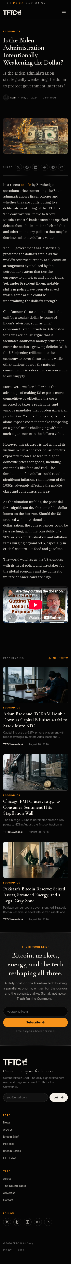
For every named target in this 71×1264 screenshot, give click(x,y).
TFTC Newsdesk (13, 744)
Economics (11, 31)
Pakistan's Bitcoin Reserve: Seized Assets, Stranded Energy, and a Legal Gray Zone (34, 895)
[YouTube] (38, 1222)
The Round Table (14, 1185)
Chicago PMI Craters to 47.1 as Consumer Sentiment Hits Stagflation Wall (31, 807)
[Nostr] (17, 1222)
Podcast (8, 1143)
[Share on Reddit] (44, 167)
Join (56, 1097)
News (6, 1122)
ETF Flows (10, 1158)
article (26, 185)
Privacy (7, 1249)
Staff (13, 97)
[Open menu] (64, 13)
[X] (7, 1222)
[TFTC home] (12, 12)
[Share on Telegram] (53, 167)
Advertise (9, 1193)
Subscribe (33, 1022)
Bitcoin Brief (11, 1136)
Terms (20, 1249)
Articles (8, 1129)
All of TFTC (60, 658)
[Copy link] (61, 167)
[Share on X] (18, 167)
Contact (8, 1200)
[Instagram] (28, 1222)
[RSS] (48, 1222)
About (7, 1178)
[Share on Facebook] (27, 167)
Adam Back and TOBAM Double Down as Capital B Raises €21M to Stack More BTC (35, 720)
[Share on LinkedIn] (35, 167)
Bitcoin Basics (12, 1150)
